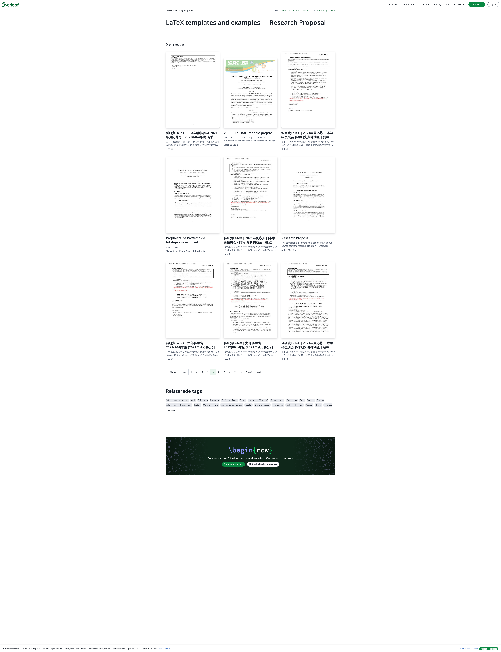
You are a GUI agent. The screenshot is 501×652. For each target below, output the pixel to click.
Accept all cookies (489, 649)
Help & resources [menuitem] (454, 4)
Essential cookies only (468, 648)
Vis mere (171, 410)
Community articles (325, 10)
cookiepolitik (164, 648)
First (172, 371)
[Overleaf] (10, 4)
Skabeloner (294, 10)
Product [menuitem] (393, 4)
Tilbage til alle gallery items (180, 10)
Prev (183, 371)
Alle (284, 10)
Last (260, 371)
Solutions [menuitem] (407, 4)
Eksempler (308, 10)
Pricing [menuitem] (437, 4)
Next (249, 371)
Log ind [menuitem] (493, 4)
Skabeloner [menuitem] (424, 4)
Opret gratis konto (233, 464)
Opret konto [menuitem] (477, 4)
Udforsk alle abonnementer (263, 464)
